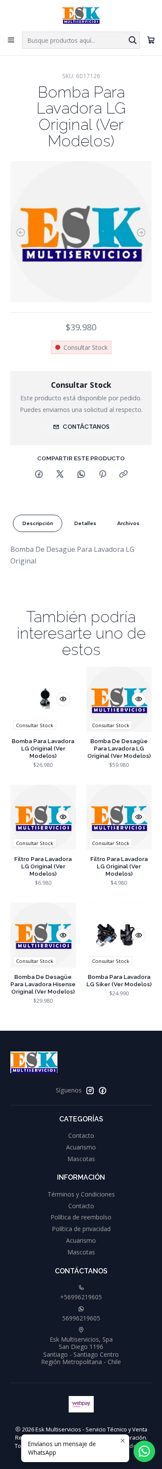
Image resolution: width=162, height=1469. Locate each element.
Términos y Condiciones (81, 1194)
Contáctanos (86, 426)
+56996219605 (81, 1297)
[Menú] (11, 40)
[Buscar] (132, 40)
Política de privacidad (81, 1229)
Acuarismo (81, 1147)
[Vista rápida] (63, 699)
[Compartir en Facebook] (39, 474)
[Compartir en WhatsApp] (81, 474)
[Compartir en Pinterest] (102, 474)
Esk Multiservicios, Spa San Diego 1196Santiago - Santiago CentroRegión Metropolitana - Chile (81, 1350)
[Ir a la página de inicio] (81, 15)
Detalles (85, 523)
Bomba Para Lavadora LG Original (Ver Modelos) (43, 748)
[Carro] (151, 40)
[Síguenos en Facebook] (102, 1090)
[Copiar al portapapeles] (123, 474)
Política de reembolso (81, 1217)
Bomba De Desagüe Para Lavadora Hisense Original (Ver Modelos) (43, 984)
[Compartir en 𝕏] (60, 474)
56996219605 (81, 1318)
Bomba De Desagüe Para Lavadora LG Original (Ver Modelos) (119, 748)
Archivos (128, 523)
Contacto (81, 1135)
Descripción (37, 523)
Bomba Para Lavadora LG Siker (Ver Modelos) (119, 980)
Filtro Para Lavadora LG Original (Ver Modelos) (43, 866)
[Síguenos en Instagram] (90, 1090)
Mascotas (81, 1159)
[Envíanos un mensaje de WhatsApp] (144, 1451)
